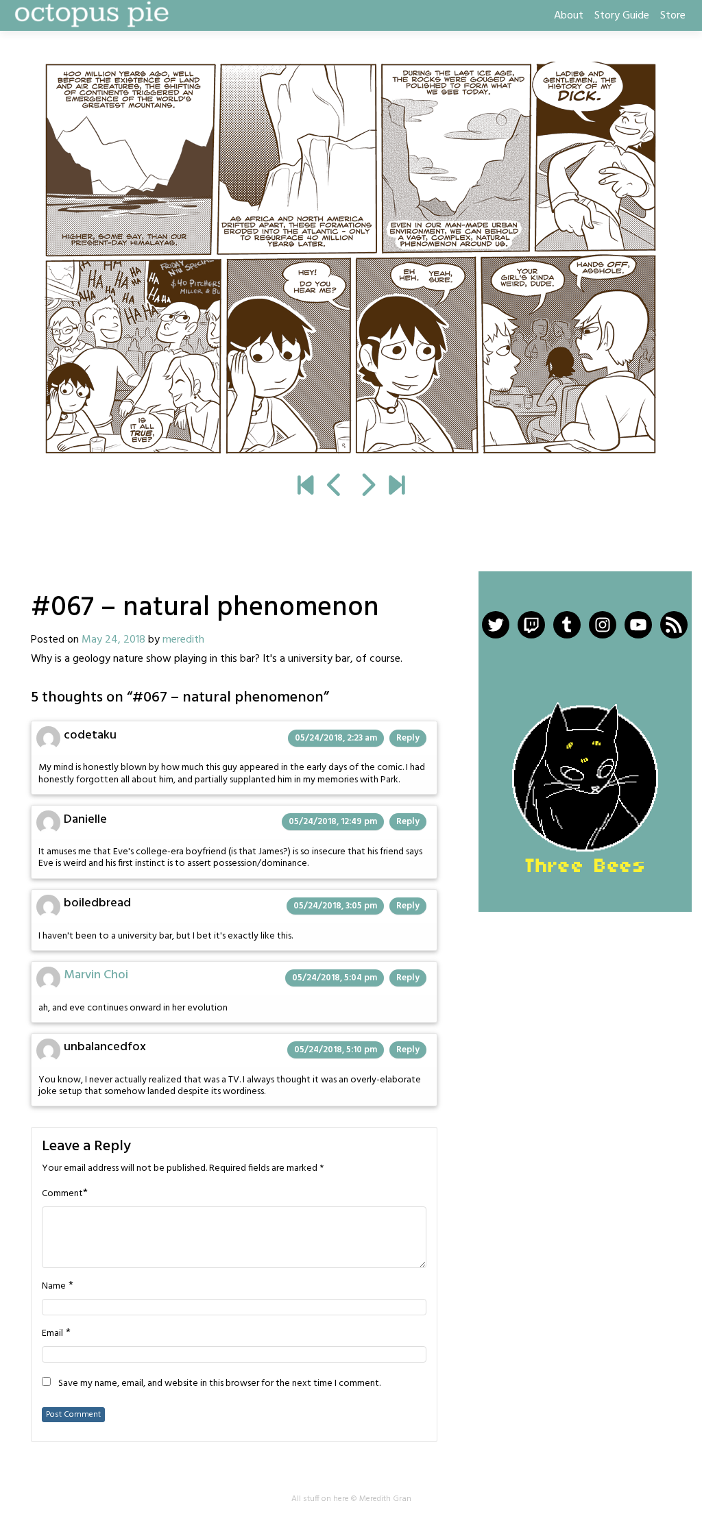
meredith (183, 640)
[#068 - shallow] (351, 259)
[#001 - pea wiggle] (305, 487)
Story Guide (621, 16)
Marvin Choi (96, 975)
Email (52, 1334)
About (568, 16)
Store (673, 16)
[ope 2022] (396, 487)
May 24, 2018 (113, 640)
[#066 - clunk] (335, 487)
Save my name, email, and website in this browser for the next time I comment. (219, 1384)
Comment (62, 1194)
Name (54, 1286)
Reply (408, 738)
